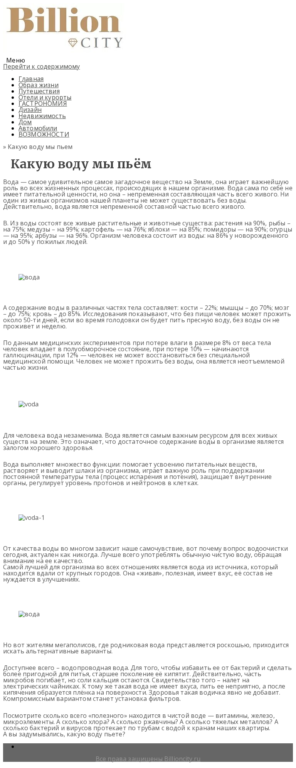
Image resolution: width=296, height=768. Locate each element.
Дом (25, 122)
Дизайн (30, 109)
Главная (31, 78)
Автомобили (37, 128)
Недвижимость (42, 116)
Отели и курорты (44, 97)
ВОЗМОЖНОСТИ (43, 134)
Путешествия (39, 91)
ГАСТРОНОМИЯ (42, 103)
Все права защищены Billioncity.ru (148, 758)
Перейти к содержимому (41, 66)
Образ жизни (38, 85)
